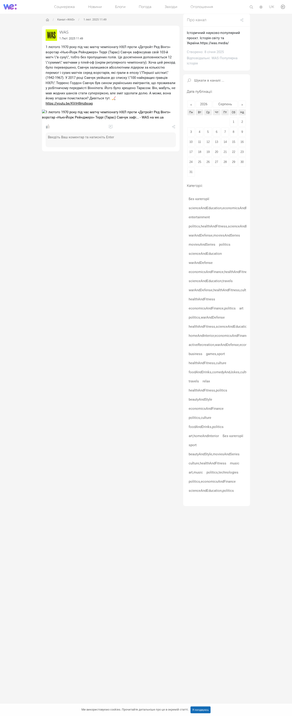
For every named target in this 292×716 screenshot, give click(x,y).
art (241, 308)
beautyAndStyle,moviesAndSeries (214, 454)
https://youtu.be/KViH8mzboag (69, 103)
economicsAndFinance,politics (212, 308)
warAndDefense (201, 263)
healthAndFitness (202, 299)
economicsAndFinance (206, 409)
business (195, 354)
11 (199, 142)
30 (242, 162)
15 (233, 142)
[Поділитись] (173, 127)
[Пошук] (251, 6)
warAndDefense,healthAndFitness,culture (220, 290)
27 (216, 162)
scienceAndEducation (205, 254)
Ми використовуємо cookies (134, 709)
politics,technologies (222, 473)
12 (208, 142)
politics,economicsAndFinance (212, 482)
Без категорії (199, 199)
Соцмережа (64, 7)
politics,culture (200, 418)
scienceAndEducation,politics (211, 491)
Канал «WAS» (66, 19)
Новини (95, 7)
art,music (196, 473)
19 (208, 152)
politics (224, 245)
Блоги (120, 7)
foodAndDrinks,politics (206, 427)
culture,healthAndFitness (207, 463)
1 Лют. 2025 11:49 (71, 38)
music (234, 463)
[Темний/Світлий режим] (261, 6)
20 (216, 152)
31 (191, 172)
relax (206, 381)
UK (271, 7)
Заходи (171, 7)
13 (216, 142)
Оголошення (201, 7)
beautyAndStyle (200, 400)
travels (194, 381)
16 (242, 142)
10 (191, 142)
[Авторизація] (283, 6)
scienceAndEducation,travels (211, 281)
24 (191, 162)
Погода (145, 7)
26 (208, 162)
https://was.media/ (214, 43)
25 (199, 162)
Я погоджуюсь (200, 709)
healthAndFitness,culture (207, 363)
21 (225, 152)
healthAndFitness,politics (208, 391)
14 (225, 142)
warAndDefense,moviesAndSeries (214, 236)
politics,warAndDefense (207, 318)
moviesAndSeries (202, 245)
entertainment (199, 217)
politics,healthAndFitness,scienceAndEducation (225, 226)
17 (191, 152)
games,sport (215, 354)
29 (233, 162)
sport (193, 445)
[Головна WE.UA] (47, 20)
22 (233, 152)
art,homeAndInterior (204, 436)
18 (199, 152)
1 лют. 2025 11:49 (95, 19)
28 (225, 162)
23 (242, 152)
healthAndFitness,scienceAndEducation (219, 327)
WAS (63, 32)
